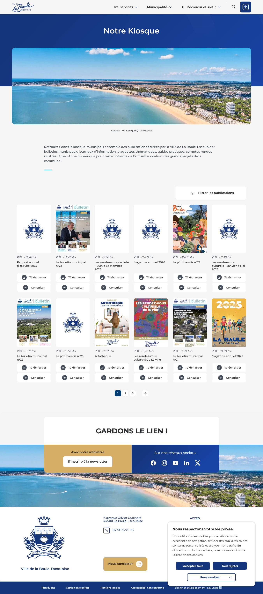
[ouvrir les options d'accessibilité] (245, 7)
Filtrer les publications (216, 193)
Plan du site (48, 587)
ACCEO (195, 518)
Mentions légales (110, 587)
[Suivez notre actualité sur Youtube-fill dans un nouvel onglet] (175, 463)
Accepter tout (193, 566)
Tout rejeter (230, 566)
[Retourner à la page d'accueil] (23, 7)
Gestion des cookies (77, 587)
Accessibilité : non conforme (147, 587)
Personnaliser (210, 577)
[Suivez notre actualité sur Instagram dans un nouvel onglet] (164, 463)
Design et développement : (198, 587)
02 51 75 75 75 (123, 530)
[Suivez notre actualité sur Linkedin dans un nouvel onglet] (186, 463)
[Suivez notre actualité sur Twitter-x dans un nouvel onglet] (197, 463)
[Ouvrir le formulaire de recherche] (234, 7)
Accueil (115, 130)
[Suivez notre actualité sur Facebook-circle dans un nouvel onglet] (153, 463)
